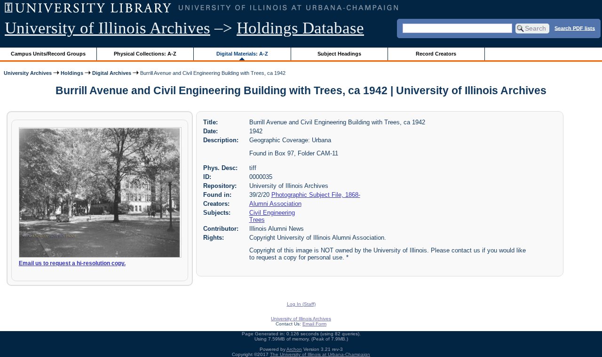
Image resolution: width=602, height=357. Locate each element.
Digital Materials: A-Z (242, 54)
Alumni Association (275, 203)
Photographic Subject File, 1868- (315, 194)
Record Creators (436, 54)
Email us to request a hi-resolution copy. (72, 263)
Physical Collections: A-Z (145, 54)
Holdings (72, 73)
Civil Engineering (272, 212)
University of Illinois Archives (107, 28)
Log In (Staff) (301, 304)
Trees (257, 219)
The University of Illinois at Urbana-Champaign (320, 354)
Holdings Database (300, 28)
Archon (294, 349)
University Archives (28, 73)
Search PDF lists (574, 28)
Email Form (314, 323)
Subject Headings (339, 54)
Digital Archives (111, 73)
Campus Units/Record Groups (48, 54)
